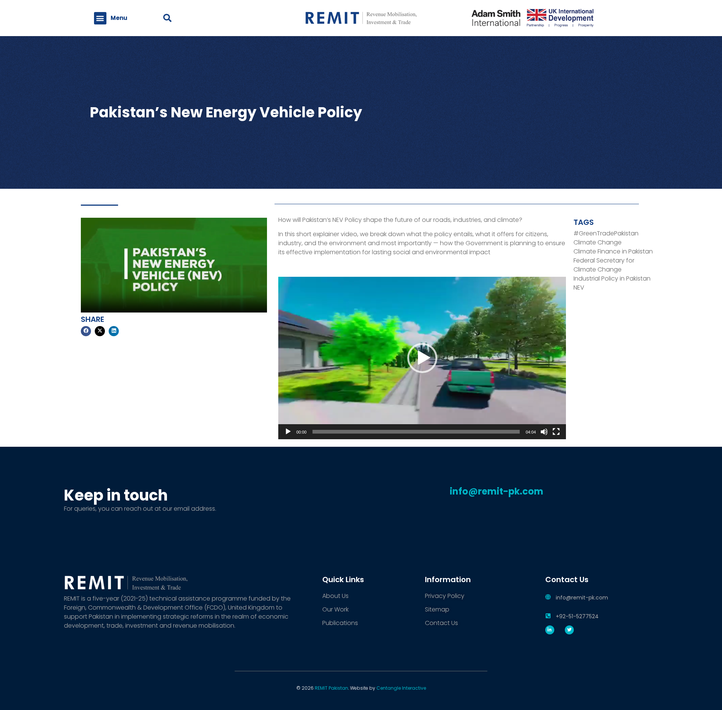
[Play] (288, 431)
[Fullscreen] (556, 431)
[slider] (416, 432)
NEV (578, 287)
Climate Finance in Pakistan (613, 251)
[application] (422, 358)
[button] (100, 18)
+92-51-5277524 (577, 616)
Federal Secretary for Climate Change (603, 265)
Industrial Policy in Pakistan (612, 278)
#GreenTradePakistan (606, 233)
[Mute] (544, 431)
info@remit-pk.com (582, 597)
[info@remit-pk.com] (548, 597)
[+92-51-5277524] (548, 616)
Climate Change (597, 242)
